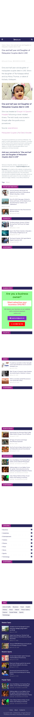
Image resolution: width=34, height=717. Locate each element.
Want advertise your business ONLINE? (17, 303)
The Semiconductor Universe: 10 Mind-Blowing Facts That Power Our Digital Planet (20, 224)
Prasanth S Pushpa (7, 61)
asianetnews (13, 128)
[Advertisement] (17, 19)
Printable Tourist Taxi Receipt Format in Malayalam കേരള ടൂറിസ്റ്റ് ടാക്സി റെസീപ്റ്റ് (20, 628)
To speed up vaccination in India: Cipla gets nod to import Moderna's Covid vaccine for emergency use (21, 364)
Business (17, 530)
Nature (17, 610)
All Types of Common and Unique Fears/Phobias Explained (18, 440)
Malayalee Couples (9, 133)
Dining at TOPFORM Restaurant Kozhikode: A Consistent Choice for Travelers (21, 644)
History (5, 610)
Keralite (28, 133)
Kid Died (21, 133)
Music (17, 547)
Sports (17, 553)
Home (3, 45)
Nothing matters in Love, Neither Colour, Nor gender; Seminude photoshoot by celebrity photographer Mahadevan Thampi (21, 469)
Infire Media (12, 714)
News (8, 45)
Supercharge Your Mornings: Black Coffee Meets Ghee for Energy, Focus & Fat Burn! (20, 433)
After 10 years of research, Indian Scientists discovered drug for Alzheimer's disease (21, 372)
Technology (17, 557)
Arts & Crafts (7, 607)
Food (22, 607)
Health (28, 607)
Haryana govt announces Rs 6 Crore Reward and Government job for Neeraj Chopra (20, 672)
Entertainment (17, 536)
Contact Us (22, 710)
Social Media (13, 612)
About (16, 710)
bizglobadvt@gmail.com (17, 318)
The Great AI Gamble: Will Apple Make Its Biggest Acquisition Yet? (20, 239)
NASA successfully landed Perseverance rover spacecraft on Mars (20, 379)
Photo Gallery (25, 610)
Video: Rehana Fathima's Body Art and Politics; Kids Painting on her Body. (19, 476)
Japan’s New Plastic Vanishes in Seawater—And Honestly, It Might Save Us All (21, 232)
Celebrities (17, 533)
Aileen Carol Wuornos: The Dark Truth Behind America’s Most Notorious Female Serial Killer (20, 637)
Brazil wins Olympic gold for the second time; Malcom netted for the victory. (20, 664)
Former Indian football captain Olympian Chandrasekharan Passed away (20, 656)
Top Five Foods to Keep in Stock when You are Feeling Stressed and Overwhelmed (20, 448)
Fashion (17, 540)
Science (5, 612)
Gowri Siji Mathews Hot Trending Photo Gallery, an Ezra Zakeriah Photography (20, 461)
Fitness (17, 543)
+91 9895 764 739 (17, 324)
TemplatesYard (26, 714)
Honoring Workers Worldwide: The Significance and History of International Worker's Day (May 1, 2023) (20, 192)
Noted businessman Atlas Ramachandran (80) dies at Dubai (20, 210)
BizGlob (12, 463)
